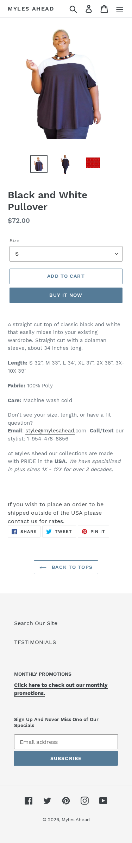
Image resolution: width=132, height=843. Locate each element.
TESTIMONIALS (35, 642)
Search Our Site (35, 623)
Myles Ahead (31, 8)
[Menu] (119, 9)
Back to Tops (71, 567)
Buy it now (65, 295)
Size (14, 240)
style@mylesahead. (50, 430)
